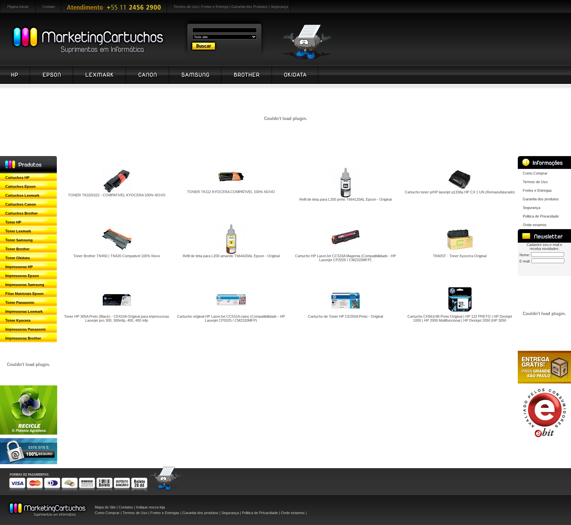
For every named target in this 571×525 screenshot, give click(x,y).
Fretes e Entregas (537, 190)
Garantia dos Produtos (249, 7)
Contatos (126, 507)
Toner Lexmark (18, 231)
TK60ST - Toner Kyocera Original (459, 256)
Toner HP (13, 222)
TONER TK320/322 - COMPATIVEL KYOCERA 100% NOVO (117, 195)
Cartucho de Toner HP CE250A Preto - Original (345, 316)
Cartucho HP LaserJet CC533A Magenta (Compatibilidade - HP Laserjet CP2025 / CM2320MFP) (345, 258)
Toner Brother (17, 249)
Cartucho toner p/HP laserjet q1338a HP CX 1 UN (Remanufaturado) (460, 192)
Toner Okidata (17, 258)
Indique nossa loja (150, 507)
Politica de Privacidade (541, 216)
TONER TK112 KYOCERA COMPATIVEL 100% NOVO (231, 192)
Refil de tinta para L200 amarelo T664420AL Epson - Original (231, 256)
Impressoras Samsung (24, 285)
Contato (48, 7)
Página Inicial (17, 7)
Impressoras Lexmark (24, 311)
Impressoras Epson (22, 276)
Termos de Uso (185, 7)
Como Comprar (535, 173)
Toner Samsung (19, 240)
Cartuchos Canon (20, 204)
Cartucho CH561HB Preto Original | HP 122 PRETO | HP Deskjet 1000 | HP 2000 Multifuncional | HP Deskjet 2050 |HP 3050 (459, 318)
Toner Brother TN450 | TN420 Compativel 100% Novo (116, 256)
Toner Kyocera (17, 320)
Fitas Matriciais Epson (24, 294)
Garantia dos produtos (541, 199)
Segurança (279, 7)
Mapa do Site (105, 507)
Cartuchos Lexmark (22, 195)
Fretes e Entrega (214, 7)
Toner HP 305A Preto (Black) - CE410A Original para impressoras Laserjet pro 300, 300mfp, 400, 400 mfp (116, 318)
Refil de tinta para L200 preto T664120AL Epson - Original (345, 199)
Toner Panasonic (19, 302)
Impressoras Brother (23, 338)
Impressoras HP (19, 267)
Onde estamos (535, 225)
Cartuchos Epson (20, 186)
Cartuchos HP (17, 178)
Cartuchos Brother (21, 213)
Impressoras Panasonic (25, 329)
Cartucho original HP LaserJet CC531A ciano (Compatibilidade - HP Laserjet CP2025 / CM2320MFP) (231, 318)
